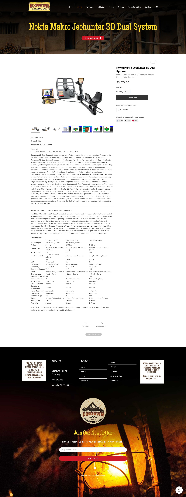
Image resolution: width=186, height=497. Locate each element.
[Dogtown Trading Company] (39, 3)
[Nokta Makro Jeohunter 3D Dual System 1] (46, 129)
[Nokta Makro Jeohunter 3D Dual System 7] (108, 129)
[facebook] (91, 468)
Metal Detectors (130, 75)
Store (118, 75)
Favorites (85, 326)
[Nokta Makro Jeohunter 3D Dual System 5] (87, 129)
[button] (123, 110)
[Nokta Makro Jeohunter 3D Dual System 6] (97, 129)
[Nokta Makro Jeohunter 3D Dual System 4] (77, 129)
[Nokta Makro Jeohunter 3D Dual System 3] (66, 129)
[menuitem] (151, 61)
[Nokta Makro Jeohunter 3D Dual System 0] (35, 129)
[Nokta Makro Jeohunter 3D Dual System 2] (56, 129)
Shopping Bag (101, 326)
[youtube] (95, 468)
